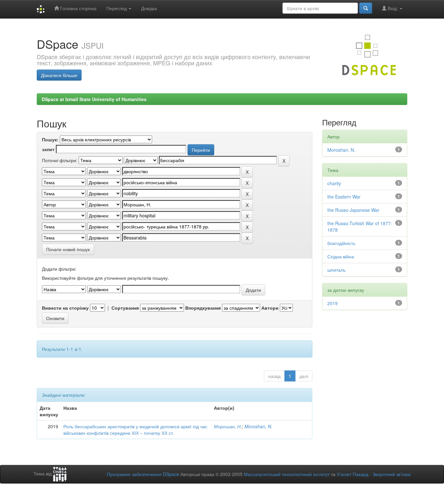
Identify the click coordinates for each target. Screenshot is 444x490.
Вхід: (392, 8)
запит (48, 149)
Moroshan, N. (258, 426)
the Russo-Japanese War (353, 210)
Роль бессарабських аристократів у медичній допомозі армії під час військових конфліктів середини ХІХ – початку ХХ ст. (135, 429)
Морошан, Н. (228, 426)
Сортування (125, 307)
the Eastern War (343, 196)
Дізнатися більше (59, 75)
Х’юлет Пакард (352, 474)
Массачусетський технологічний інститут (287, 474)
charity (334, 183)
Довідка (149, 8)
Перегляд (117, 8)
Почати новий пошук (68, 249)
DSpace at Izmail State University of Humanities (94, 99)
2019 (332, 303)
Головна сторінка (78, 8)
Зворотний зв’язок (391, 474)
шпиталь (336, 269)
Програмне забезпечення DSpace (143, 474)
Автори (270, 307)
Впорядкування (203, 307)
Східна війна (340, 256)
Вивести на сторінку (65, 307)
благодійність (341, 243)
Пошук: (50, 139)
